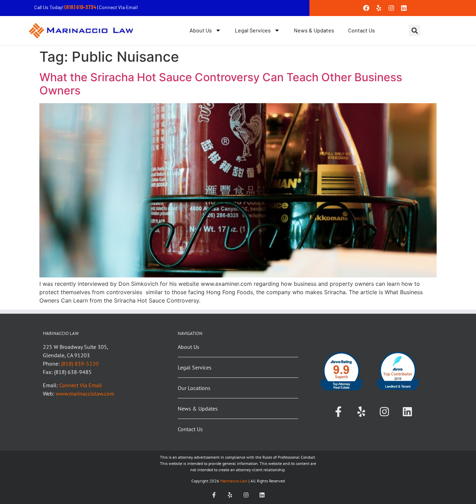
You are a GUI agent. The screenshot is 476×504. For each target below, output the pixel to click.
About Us (201, 30)
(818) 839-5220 (80, 363)
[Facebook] (366, 8)
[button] (414, 30)
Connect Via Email (118, 7)
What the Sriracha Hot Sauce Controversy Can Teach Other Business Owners (220, 83)
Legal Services (253, 30)
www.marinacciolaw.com (85, 393)
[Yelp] (379, 8)
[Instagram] (391, 8)
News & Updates (314, 30)
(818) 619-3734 (80, 7)
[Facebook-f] (338, 411)
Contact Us (361, 30)
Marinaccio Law (233, 480)
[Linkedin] (404, 8)
